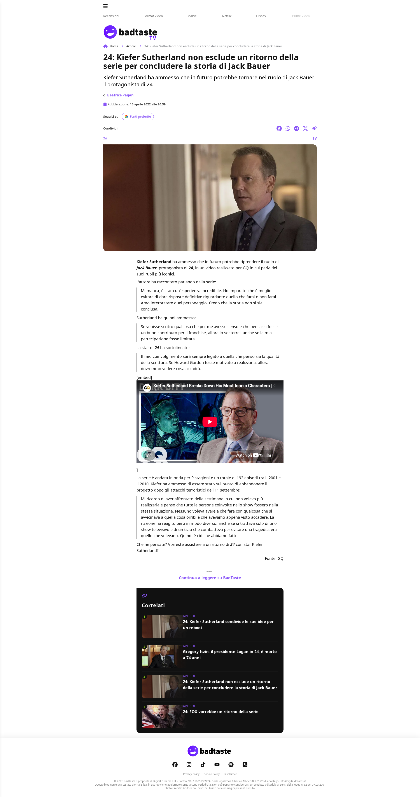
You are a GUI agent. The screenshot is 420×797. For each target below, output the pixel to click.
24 (105, 138)
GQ (281, 558)
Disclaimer (230, 774)
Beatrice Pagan (120, 95)
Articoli (131, 46)
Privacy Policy (191, 774)
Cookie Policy (212, 774)
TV (315, 138)
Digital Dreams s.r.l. (165, 781)
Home (114, 46)
